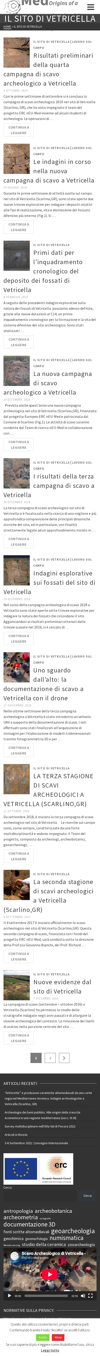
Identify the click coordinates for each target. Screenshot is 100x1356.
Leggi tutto (50, 1350)
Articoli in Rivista (16, 1135)
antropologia (18, 1211)
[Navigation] (91, 7)
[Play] (9, 1295)
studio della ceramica (44, 1244)
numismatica (66, 1237)
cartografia (45, 1218)
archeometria (20, 1217)
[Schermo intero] (90, 1295)
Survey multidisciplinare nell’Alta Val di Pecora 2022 (40, 1126)
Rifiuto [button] (58, 1337)
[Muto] (83, 1295)
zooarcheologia (81, 1244)
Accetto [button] (43, 1337)
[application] (50, 1274)
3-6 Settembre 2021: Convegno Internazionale (36, 1143)
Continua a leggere (18, 130)
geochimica (13, 1238)
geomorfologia (36, 1238)
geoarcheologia (73, 1231)
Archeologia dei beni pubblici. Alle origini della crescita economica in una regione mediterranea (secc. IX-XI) (42, 1115)
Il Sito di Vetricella (51, 42)
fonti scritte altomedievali (26, 1231)
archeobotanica (53, 1211)
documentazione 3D (29, 1224)
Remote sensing (11, 1245)
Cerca (7, 1187)
